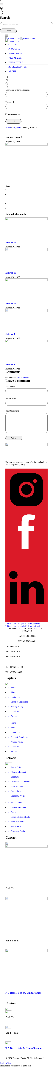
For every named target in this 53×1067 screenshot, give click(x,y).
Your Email (10, 398)
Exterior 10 (10, 303)
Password (9, 102)
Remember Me (14, 114)
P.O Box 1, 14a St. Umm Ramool (23, 992)
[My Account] (6, 78)
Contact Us (14, 697)
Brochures (13, 777)
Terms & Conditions (18, 702)
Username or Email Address (17, 90)
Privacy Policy (15, 706)
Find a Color (14, 767)
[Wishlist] (1, 14)
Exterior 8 (10, 364)
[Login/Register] (1, 11)
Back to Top (5, 1063)
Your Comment (12, 411)
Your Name (10, 386)
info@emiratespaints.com (16, 945)
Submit (14, 438)
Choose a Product (17, 772)
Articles (12, 716)
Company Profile (16, 796)
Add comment (23, 377)
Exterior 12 (10, 242)
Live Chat (13, 711)
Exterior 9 (10, 334)
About (12, 692)
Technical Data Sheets (19, 781)
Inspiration (16, 127)
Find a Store (14, 791)
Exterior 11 (10, 273)
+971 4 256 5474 (12, 893)
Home (8, 127)
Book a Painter (15, 786)
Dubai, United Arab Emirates (17, 997)
